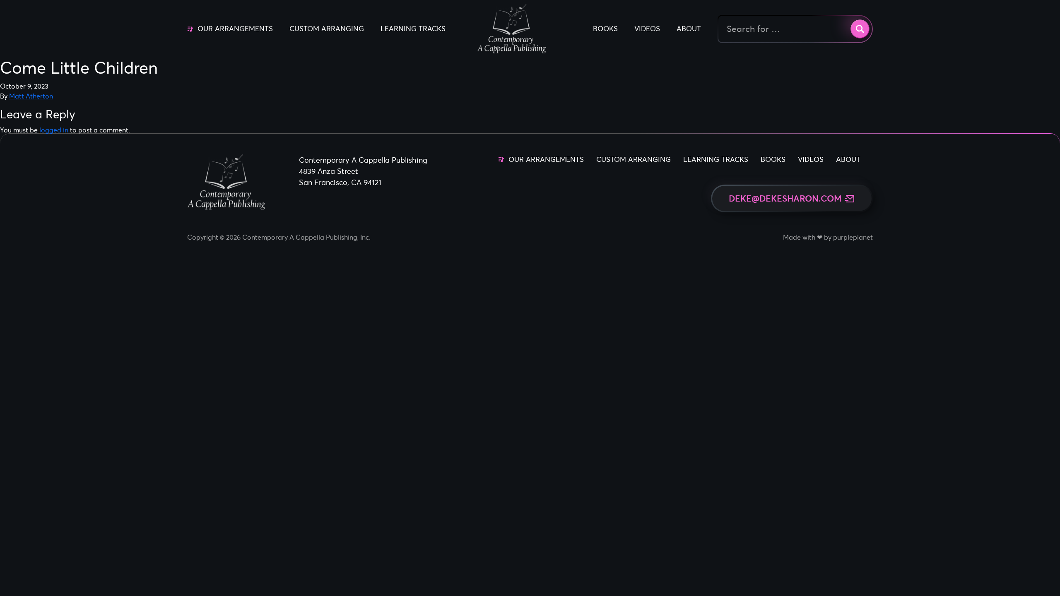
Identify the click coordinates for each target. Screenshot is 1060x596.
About (689, 28)
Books (605, 28)
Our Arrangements (235, 28)
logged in (53, 130)
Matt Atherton (31, 96)
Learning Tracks (413, 28)
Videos (647, 28)
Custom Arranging (326, 28)
